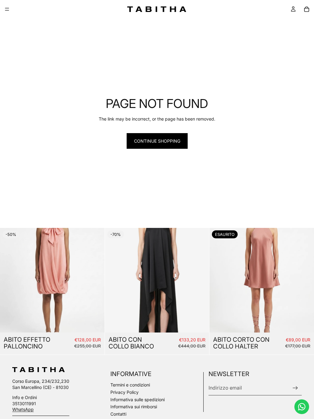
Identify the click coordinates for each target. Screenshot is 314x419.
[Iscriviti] (295, 388)
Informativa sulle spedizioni (137, 399)
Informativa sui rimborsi (133, 406)
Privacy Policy (124, 392)
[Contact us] (301, 406)
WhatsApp (23, 409)
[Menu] (7, 9)
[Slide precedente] (9, 280)
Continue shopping (157, 141)
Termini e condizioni (130, 384)
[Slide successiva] (95, 280)
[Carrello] (306, 9)
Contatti (118, 414)
